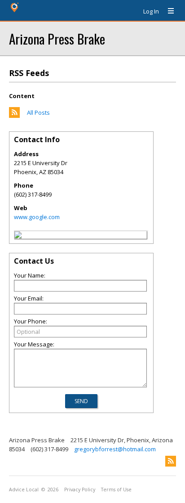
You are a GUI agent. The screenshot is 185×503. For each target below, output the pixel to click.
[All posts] (14, 116)
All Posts (38, 112)
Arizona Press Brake (57, 38)
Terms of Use (116, 489)
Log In (151, 11)
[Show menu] (167, 11)
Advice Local (24, 489)
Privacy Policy (79, 489)
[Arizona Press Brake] (18, 236)
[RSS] (170, 461)
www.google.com (37, 217)
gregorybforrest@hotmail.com (115, 449)
